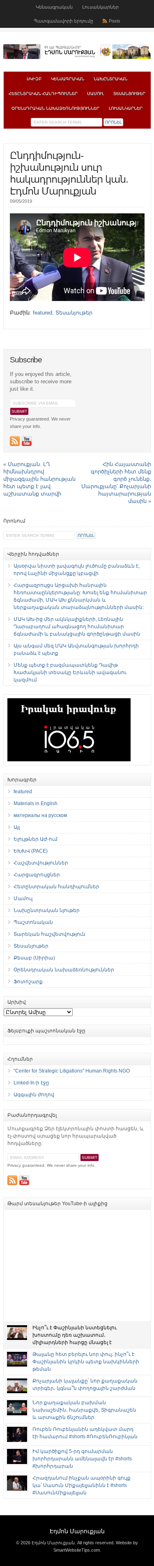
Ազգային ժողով (34, 1095)
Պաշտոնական (33, 922)
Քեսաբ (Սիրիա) (34, 958)
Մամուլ (95, 93)
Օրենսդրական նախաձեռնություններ (55, 108)
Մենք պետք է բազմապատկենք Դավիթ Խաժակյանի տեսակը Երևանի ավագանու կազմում (70, 672)
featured (42, 313)
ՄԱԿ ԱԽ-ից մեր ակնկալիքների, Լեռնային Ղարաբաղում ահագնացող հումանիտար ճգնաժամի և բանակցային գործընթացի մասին (77, 626)
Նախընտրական (110, 79)
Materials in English (35, 803)
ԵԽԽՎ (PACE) (31, 851)
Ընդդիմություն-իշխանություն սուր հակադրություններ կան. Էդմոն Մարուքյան (69, 173)
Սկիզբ (34, 79)
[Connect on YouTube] (27, 441)
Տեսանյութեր (129, 93)
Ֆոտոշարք (28, 981)
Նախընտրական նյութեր (47, 910)
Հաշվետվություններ (41, 863)
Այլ (17, 827)
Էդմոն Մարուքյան (77, 1531)
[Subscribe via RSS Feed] (15, 441)
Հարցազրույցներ (37, 875)
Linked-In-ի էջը (31, 1083)
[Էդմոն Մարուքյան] (77, 57)
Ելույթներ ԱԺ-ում (35, 839)
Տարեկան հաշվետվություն (49, 934)
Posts (114, 20)
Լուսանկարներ (100, 7)
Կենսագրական (54, 7)
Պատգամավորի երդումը (63, 20)
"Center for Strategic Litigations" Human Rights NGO (72, 1071)
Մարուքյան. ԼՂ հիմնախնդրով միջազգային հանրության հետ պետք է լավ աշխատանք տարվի (39, 479)
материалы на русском (40, 815)
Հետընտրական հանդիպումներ (43, 93)
